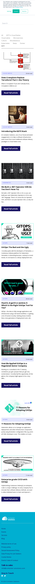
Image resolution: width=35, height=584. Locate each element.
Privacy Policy (19, 7)
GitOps (5, 243)
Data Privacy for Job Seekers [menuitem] (11, 554)
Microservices (18, 38)
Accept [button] (16, 11)
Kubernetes (5, 43)
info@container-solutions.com (13, 568)
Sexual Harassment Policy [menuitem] (10, 550)
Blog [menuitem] (3, 539)
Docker (22, 43)
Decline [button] (24, 11)
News (15, 43)
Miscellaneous (15, 41)
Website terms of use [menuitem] (8, 544)
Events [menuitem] (3, 532)
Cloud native (5, 38)
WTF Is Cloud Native (13, 35)
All (2, 35)
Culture (4, 41)
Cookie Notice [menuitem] (6, 557)
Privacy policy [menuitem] (6, 547)
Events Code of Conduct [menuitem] (9, 560)
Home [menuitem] (3, 529)
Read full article (11, 93)
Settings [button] (9, 11)
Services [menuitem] (4, 535)
